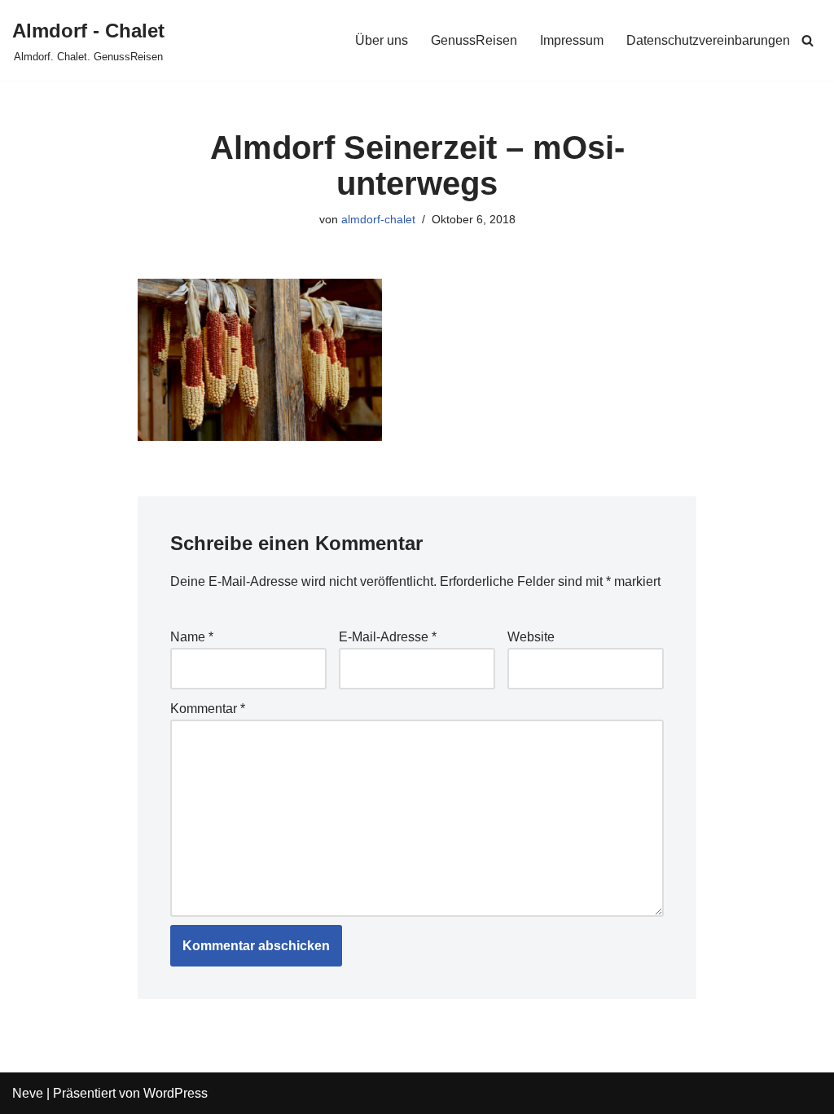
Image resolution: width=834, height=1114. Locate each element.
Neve (27, 1093)
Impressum (572, 40)
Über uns (381, 40)
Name (191, 637)
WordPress (175, 1093)
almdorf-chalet (378, 219)
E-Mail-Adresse (388, 637)
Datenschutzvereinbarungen (708, 40)
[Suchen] (807, 40)
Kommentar (207, 709)
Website (531, 637)
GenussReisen (474, 40)
